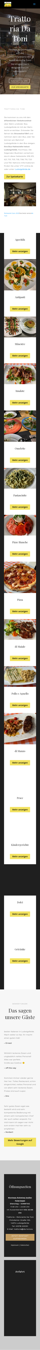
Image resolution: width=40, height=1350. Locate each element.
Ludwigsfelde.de (22, 169)
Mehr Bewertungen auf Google (20, 1142)
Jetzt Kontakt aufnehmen (20, 1237)
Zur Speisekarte (20, 87)
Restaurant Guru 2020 (11, 213)
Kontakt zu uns (19, 81)
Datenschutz (24, 1245)
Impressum (15, 1245)
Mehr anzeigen (20, 251)
